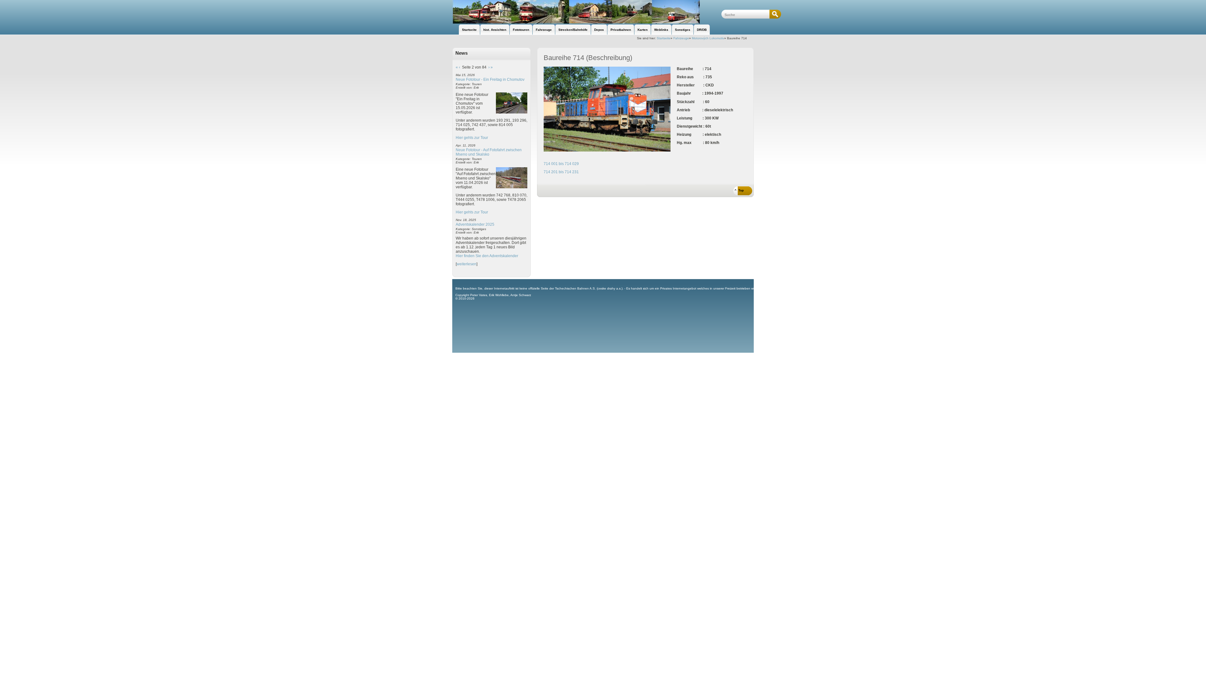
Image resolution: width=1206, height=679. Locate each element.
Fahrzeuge (681, 38)
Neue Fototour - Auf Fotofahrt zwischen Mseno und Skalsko (489, 152)
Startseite (664, 38)
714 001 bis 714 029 (561, 164)
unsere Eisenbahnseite (586, 12)
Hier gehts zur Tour (472, 137)
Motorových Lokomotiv (708, 38)
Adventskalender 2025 (475, 224)
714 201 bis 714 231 (561, 172)
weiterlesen (466, 264)
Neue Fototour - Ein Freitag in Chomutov (490, 79)
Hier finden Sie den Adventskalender (487, 256)
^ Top (739, 190)
